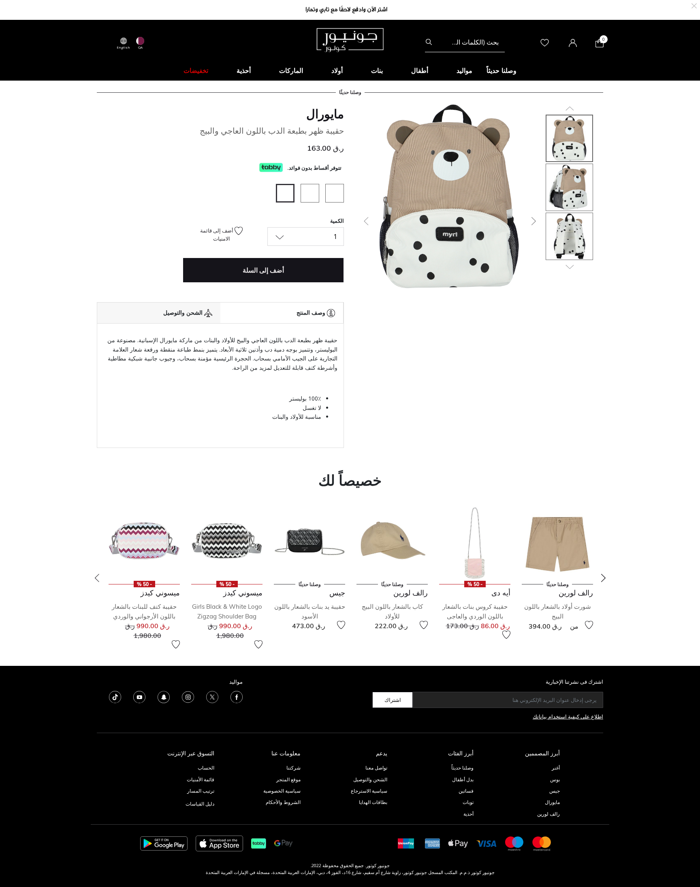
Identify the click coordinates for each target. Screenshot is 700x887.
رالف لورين (548, 813)
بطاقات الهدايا (373, 802)
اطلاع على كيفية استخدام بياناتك (568, 716)
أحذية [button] (244, 70)
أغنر (556, 767)
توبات (468, 802)
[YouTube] (139, 696)
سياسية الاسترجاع (369, 790)
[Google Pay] (283, 843)
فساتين (466, 790)
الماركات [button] (291, 70)
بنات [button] (377, 70)
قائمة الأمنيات (200, 779)
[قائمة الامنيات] (589, 625)
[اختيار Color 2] (307, 194)
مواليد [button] (464, 70)
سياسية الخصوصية (282, 790)
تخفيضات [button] (196, 70)
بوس (555, 779)
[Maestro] (514, 843)
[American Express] (432, 843)
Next (603, 578)
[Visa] (486, 843)
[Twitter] (212, 696)
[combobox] (465, 42)
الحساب (206, 767)
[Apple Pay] (458, 843)
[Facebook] (236, 696)
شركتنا (293, 767)
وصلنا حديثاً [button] (501, 70)
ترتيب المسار (200, 790)
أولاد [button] (337, 70)
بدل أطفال (463, 779)
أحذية (468, 813)
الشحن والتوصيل (370, 779)
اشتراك (392, 700)
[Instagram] (188, 696)
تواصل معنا (375, 767)
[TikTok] (115, 696)
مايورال (325, 114)
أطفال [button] (419, 70)
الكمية (337, 220)
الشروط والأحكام (283, 802)
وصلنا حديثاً (462, 767)
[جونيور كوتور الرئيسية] (350, 39)
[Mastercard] (542, 843)
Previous (97, 578)
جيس (554, 790)
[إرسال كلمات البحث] (429, 42)
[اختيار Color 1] (331, 194)
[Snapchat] (164, 696)
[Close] (694, 5)
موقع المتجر (288, 779)
